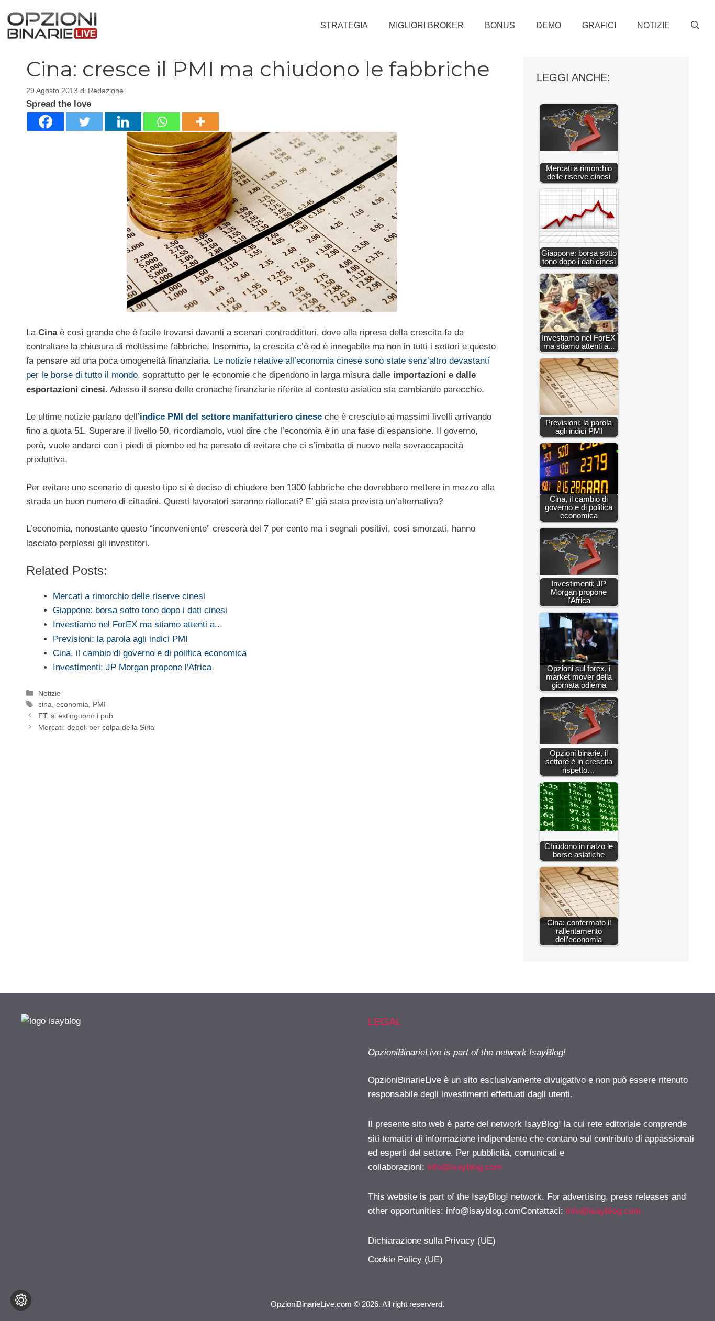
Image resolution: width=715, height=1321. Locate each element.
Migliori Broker (426, 25)
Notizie (653, 25)
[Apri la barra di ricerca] (695, 26)
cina (45, 704)
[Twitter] (84, 121)
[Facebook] (45, 121)
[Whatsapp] (161, 121)
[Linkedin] (123, 121)
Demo (548, 25)
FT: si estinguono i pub (75, 716)
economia (72, 704)
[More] (200, 121)
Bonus (500, 25)
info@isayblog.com (464, 1167)
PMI (99, 704)
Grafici (599, 25)
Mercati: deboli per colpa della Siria (96, 727)
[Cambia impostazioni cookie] (20, 1300)
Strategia (344, 25)
